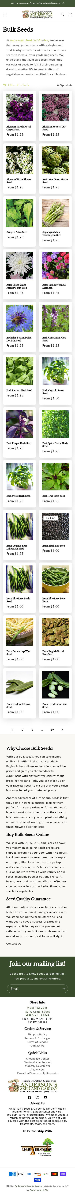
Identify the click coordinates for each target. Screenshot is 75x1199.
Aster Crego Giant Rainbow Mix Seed (16, 286)
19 (52, 729)
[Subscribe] (64, 989)
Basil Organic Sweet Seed (53, 392)
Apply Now (37, 1069)
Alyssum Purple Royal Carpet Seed (18, 128)
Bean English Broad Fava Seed (53, 653)
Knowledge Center (37, 1058)
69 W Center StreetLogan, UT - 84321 (37, 1013)
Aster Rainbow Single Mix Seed (54, 286)
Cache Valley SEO (39, 1190)
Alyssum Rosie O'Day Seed (54, 128)
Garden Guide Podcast (37, 1062)
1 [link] (13, 729)
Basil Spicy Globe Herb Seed (55, 445)
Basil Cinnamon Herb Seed (54, 339)
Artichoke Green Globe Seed (55, 181)
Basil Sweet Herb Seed (18, 496)
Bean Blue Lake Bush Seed (17, 600)
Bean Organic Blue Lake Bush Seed (16, 547)
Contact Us (37, 1045)
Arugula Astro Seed (16, 232)
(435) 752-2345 (37, 1007)
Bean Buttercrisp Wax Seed (18, 653)
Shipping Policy (37, 1034)
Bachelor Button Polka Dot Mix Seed (18, 339)
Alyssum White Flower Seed (18, 181)
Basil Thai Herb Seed (53, 496)
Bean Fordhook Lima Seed (18, 706)
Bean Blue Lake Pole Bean (53, 600)
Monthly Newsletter (37, 1065)
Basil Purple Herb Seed (18, 443)
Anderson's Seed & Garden (28, 1186)
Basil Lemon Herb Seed (19, 390)
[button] (5, 14)
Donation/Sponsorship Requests (37, 1073)
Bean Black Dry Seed (53, 545)
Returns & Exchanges (37, 1038)
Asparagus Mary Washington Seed (51, 234)
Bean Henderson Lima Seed (54, 706)
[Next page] (62, 730)
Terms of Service (37, 1041)
